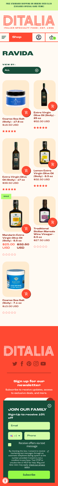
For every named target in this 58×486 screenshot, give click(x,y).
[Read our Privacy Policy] (48, 451)
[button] (51, 37)
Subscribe (29, 474)
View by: (8, 65)
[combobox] (15, 436)
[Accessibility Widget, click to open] (5, 480)
